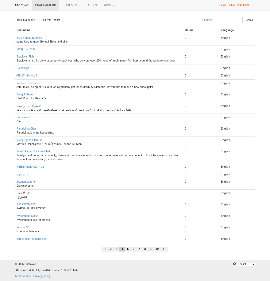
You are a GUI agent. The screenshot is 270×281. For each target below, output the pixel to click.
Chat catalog (45, 5)
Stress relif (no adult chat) (32, 238)
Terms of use (23, 276)
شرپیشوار (22, 174)
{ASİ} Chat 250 (25, 49)
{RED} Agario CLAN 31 (30, 166)
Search (249, 20)
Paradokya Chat (26, 128)
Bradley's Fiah (25, 56)
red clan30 (22, 227)
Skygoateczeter (26, 181)
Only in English (52, 20)
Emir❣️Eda (23, 193)
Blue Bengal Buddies (29, 37)
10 (157, 248)
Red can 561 (24, 117)
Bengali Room (25, 94)
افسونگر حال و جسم (28, 105)
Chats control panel (235, 5)
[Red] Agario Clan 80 (29, 140)
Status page (71, 5)
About (92, 5)
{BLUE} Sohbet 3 (26, 75)
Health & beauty (26, 20)
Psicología (22, 68)
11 (164, 248)
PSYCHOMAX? (26, 204)
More (108, 5)
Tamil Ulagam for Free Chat (33, 151)
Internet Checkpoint (28, 83)
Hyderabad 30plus (27, 215)
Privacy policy (42, 276)
